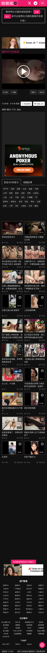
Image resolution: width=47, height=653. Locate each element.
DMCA (17, 644)
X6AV (29, 628)
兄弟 (30, 205)
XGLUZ (17, 622)
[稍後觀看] (42, 645)
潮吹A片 (17, 605)
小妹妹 (23, 205)
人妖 (11, 197)
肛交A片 (41, 595)
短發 (5, 205)
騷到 (9, 109)
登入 (7, 16)
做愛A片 (17, 585)
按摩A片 (17, 592)
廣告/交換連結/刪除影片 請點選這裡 (31, 651)
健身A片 (29, 599)
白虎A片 (17, 602)
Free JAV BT (17, 631)
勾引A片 (29, 602)
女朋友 (35, 193)
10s (14, 92)
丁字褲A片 (17, 588)
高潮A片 (17, 595)
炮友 (19, 109)
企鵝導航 (41, 628)
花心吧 (6, 633)
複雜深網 (41, 633)
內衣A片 (29, 605)
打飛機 (29, 197)
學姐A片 (6, 612)
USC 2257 (5, 644)
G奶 (16, 205)
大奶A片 (6, 588)
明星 (11, 193)
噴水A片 (17, 609)
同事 (29, 193)
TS (36, 197)
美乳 (23, 197)
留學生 (5, 201)
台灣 (5, 193)
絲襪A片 (6, 605)
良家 (20, 201)
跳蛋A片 (41, 585)
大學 (11, 205)
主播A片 (41, 609)
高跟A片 (29, 612)
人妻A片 (41, 599)
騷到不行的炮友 (10, 51)
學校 (32, 201)
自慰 (12, 188)
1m (6, 92)
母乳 (26, 201)
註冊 (36, 12)
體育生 (13, 201)
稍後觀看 (27, 103)
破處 (30, 188)
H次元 (6, 628)
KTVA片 (6, 599)
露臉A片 (41, 605)
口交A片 (6, 595)
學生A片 (29, 595)
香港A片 (6, 609)
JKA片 (29, 592)
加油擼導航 (17, 633)
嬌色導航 (41, 625)
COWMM (29, 631)
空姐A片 (29, 585)
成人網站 (6, 631)
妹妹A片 (6, 602)
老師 (23, 193)
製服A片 (41, 588)
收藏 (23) (40, 103)
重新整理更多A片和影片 (24, 562)
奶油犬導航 (41, 631)
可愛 (17, 197)
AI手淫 (5, 188)
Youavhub (5, 636)
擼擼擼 (17, 625)
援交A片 (41, 602)
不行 (14, 109)
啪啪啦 (4, 651)
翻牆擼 (29, 633)
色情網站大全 (29, 622)
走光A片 (41, 612)
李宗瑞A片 (29, 609)
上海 (5, 197)
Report (29, 644)
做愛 (18, 188)
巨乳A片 (6, 592)
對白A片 (29, 588)
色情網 (17, 628)
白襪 (38, 201)
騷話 (36, 205)
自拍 (24, 188)
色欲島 (41, 622)
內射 (36, 188)
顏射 (17, 193)
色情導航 (29, 625)
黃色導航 (6, 625)
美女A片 (17, 612)
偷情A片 (17, 599)
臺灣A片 (6, 585)
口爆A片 (41, 592)
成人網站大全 (5, 622)
